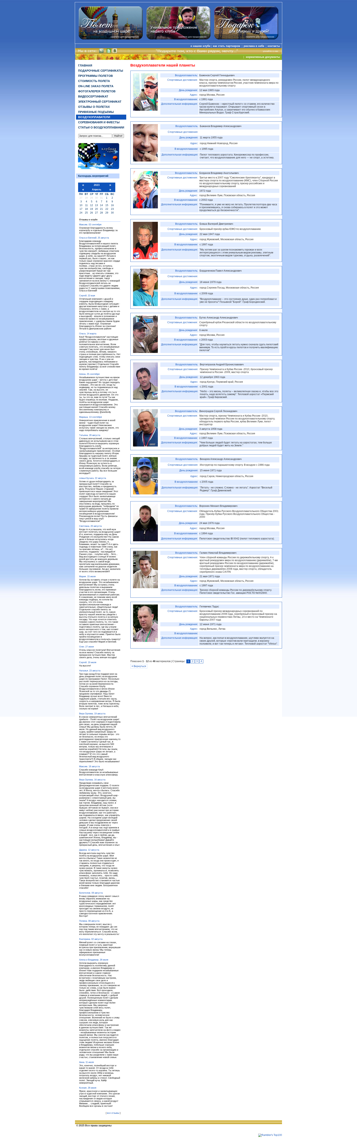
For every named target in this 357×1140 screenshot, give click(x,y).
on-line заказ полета (95, 86)
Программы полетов (95, 75)
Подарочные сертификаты (100, 70)
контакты (274, 46)
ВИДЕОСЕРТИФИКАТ (93, 96)
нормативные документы (263, 56)
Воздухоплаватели (94, 117)
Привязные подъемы (96, 112)
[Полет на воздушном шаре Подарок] (178, 38)
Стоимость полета (94, 81)
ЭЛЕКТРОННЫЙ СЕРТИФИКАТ (99, 101)
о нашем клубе (200, 46)
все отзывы (113, 1113)
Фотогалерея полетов (96, 91)
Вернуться (139, 666)
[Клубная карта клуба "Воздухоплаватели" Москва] (98, 168)
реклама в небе (254, 46)
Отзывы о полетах (94, 106)
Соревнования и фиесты (99, 122)
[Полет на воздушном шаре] (111, 38)
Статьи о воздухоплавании (101, 127)
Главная (85, 65)
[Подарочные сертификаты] (246, 38)
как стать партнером (227, 46)
